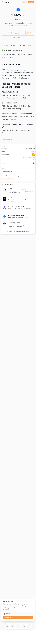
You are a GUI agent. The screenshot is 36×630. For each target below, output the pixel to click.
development (17, 70)
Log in (24, 2)
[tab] (4, 45)
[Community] (12, 626)
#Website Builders (7, 171)
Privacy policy (7, 610)
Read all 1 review (7, 140)
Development (30, 149)
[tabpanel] (18, 95)
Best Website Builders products (19, 231)
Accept (8, 617)
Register (31, 2)
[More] (29, 626)
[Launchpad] (7, 626)
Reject (8, 614)
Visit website (14, 33)
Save (31, 33)
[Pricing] (23, 626)
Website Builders (8, 75)
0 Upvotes (19, 37)
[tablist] (18, 45)
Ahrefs (33, 157)
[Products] (18, 626)
